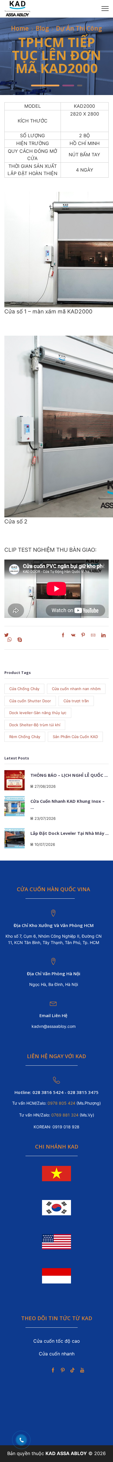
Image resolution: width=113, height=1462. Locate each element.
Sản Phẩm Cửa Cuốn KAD (75, 736)
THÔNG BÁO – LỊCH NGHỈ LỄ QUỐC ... (69, 775)
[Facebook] (40, 635)
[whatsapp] (9, 640)
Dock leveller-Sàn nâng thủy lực (37, 712)
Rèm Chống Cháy (24, 736)
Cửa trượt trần (76, 701)
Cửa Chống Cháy (24, 688)
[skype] (18, 640)
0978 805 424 (60, 1103)
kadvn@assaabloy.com (54, 1026)
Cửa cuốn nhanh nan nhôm (76, 688)
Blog (42, 28)
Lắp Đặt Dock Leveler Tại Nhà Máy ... (69, 833)
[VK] (73, 635)
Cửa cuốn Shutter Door (30, 701)
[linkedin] (103, 635)
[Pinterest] (83, 635)
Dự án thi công (79, 28)
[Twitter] (8, 635)
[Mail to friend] (93, 635)
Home (20, 28)
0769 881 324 (65, 1114)
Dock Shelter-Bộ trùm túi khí (34, 724)
